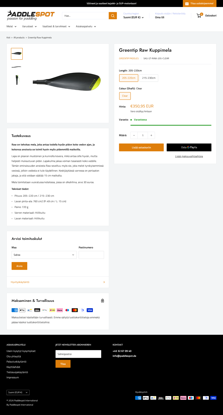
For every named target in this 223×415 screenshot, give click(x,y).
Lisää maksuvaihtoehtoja (189, 156)
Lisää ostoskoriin (141, 147)
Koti (8, 37)
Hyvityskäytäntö (20, 282)
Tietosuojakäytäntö (17, 372)
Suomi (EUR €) (15, 392)
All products (19, 37)
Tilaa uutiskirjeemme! (202, 3)
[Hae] (113, 15)
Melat (10, 26)
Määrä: (123, 135)
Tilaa (63, 364)
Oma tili (159, 17)
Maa (14, 247)
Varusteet (27, 26)
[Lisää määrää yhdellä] (151, 135)
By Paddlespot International (20, 404)
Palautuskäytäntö (16, 361)
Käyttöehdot (13, 367)
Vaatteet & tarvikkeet (54, 26)
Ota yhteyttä (14, 356)
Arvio (19, 266)
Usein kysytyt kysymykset (21, 351)
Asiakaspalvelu (84, 26)
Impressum (13, 377)
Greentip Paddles (129, 58)
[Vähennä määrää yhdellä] (134, 135)
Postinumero (86, 247)
